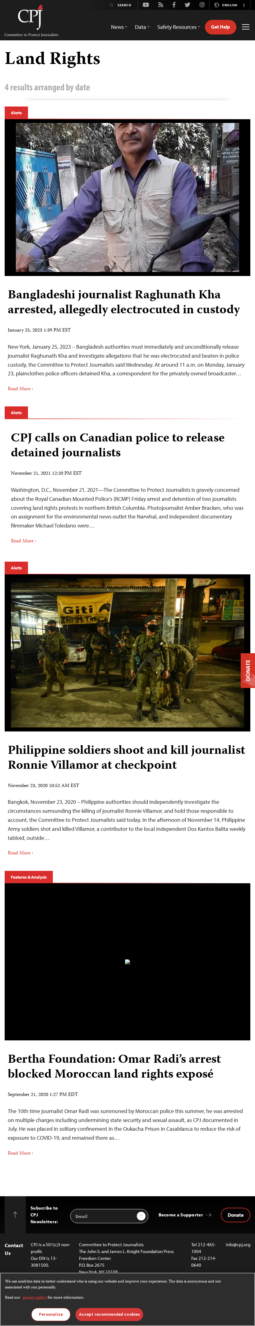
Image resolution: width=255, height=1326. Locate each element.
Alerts (16, 112)
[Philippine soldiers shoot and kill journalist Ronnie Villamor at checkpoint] (127, 652)
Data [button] (140, 26)
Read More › (20, 389)
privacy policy (35, 1298)
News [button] (117, 26)
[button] (244, 5)
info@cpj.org (238, 1244)
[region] (127, 1299)
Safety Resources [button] (177, 26)
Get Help (220, 27)
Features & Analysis (29, 877)
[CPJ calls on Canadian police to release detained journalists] (127, 485)
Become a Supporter (181, 1215)
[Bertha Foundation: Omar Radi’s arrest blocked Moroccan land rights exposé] (127, 961)
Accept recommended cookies (109, 1314)
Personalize (51, 1314)
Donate (235, 1215)
